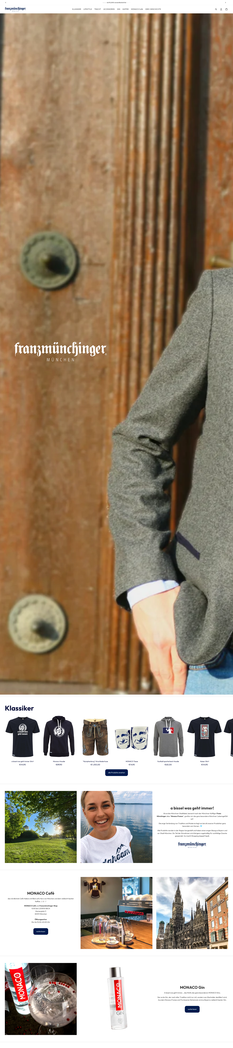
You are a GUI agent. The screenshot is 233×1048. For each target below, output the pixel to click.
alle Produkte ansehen (116, 772)
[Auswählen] (36, 755)
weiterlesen (40, 931)
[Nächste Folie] (225, 740)
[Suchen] (216, 9)
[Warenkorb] (226, 9)
